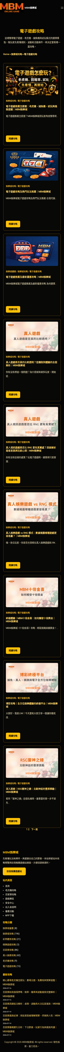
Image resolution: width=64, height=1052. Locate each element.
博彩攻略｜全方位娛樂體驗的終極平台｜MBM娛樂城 (32, 705)
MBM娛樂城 (31, 7)
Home (6, 54)
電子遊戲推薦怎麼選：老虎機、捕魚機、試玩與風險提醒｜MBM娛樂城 (31, 108)
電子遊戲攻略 (24, 101)
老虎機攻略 (8, 961)
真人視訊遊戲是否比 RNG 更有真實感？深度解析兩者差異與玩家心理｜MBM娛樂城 (31, 449)
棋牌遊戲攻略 (9, 944)
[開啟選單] (62, 8)
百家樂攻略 (8, 950)
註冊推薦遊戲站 (14, 871)
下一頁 (34, 829)
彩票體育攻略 (9, 939)
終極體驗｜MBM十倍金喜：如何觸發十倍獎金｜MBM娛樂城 (30, 620)
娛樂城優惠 (11, 271)
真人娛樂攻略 (9, 955)
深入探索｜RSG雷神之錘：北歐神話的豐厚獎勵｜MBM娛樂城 (31, 790)
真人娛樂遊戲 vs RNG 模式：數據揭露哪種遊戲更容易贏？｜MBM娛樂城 (31, 534)
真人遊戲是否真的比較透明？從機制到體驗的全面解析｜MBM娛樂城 (31, 364)
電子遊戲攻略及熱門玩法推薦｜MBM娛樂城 (28, 191)
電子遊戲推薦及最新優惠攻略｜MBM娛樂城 (28, 277)
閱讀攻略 (14, 139)
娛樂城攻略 (16, 54)
